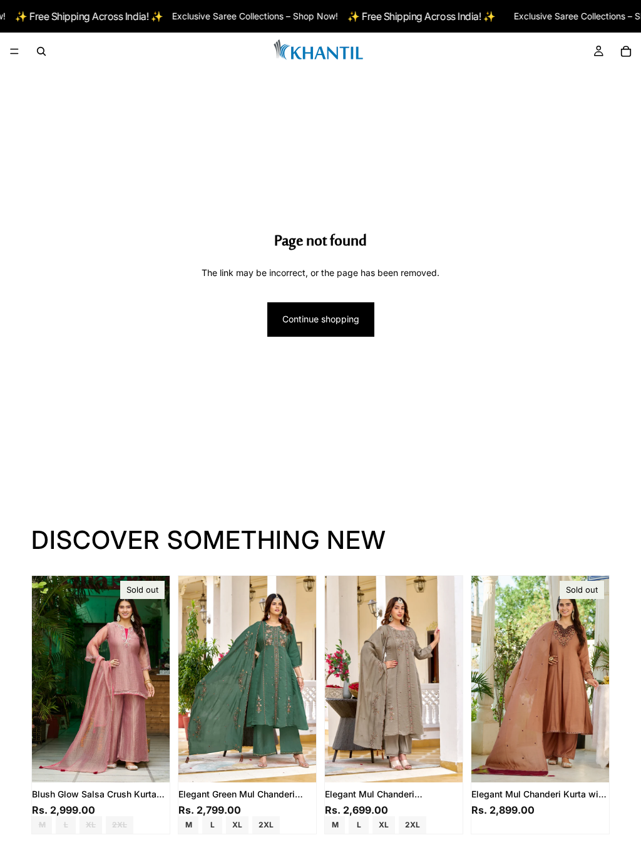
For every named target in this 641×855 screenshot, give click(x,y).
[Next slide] (156, 679)
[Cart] (626, 51)
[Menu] (14, 52)
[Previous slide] (45, 679)
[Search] (41, 51)
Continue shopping (320, 319)
